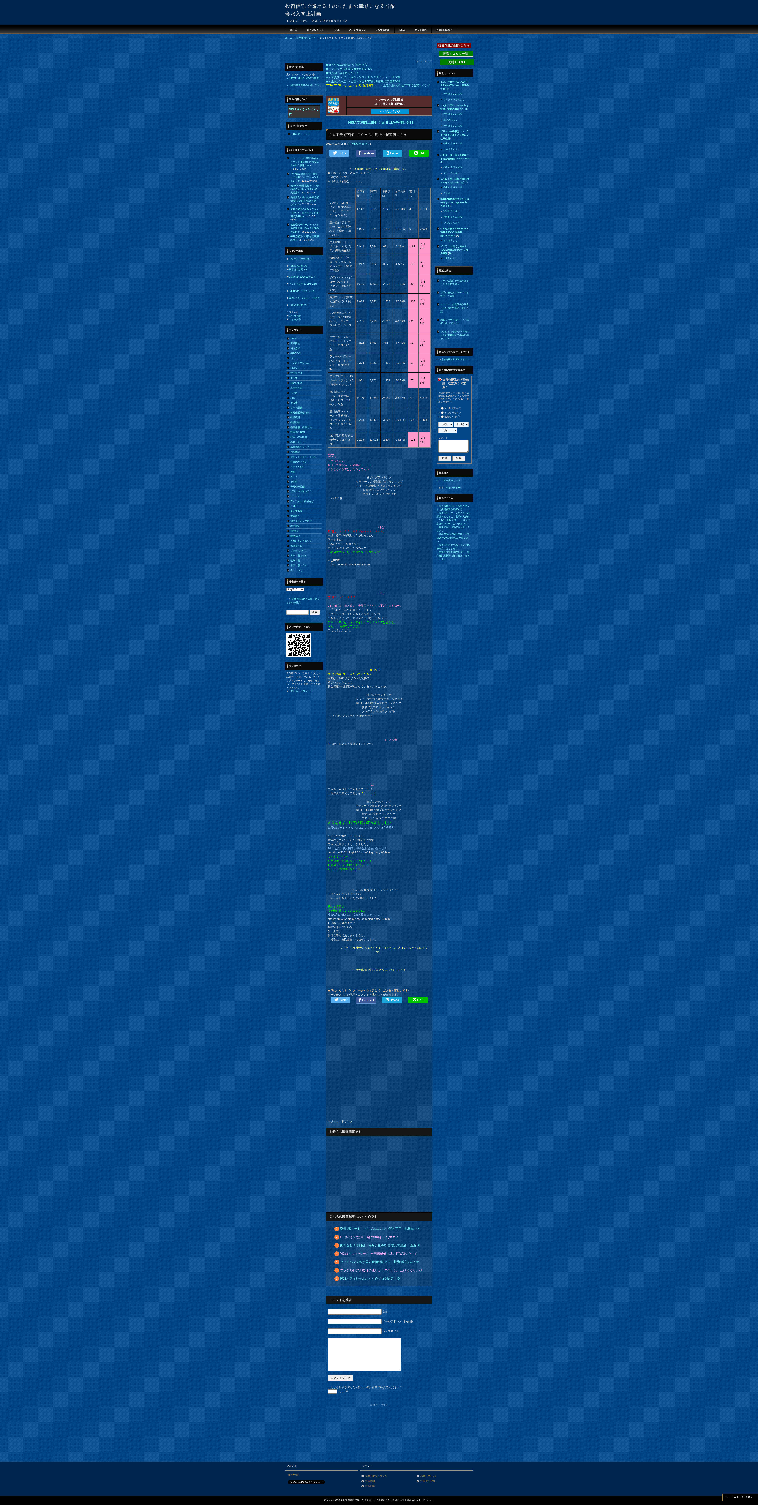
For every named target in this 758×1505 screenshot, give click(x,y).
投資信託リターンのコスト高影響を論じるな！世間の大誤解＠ (304, 228)
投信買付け (296, 373)
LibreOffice (296, 383)
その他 (293, 402)
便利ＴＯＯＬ (457, 62)
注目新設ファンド (299, 461)
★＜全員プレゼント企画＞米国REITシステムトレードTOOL (363, 77)
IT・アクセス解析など (302, 501)
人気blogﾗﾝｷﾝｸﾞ (444, 30)
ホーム (293, 30)
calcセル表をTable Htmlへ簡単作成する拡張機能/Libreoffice (454, 232)
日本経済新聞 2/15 (298, 305)
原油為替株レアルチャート (455, 359)
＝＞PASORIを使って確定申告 (302, 78)
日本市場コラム (298, 555)
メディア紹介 (297, 466)
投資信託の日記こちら (454, 45)
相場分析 (295, 348)
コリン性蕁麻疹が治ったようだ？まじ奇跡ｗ (454, 282)
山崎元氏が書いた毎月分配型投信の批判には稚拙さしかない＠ (304, 201)
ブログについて (298, 550)
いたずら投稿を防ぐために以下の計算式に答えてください (364, 1387)
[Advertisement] (357, 51)
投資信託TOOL (298, 432)
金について (296, 570)
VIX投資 (294, 531)
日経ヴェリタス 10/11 (300, 259)
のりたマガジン (357, 30)
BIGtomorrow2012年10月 (302, 276)
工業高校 (295, 343)
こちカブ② (295, 319)
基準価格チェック (359, 143)
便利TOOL (295, 353)
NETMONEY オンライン (302, 291)
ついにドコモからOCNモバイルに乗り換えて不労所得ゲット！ (454, 335)
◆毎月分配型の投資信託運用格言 (346, 64)
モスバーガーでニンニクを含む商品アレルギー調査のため (454, 85)
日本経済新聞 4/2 (298, 269)
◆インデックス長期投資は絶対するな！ (350, 68)
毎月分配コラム (315, 30)
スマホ (293, 392)
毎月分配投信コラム (301, 412)
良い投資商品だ (452, 408)
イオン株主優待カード (448, 480)
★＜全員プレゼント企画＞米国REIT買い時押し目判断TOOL (363, 81)
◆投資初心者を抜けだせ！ (342, 73)
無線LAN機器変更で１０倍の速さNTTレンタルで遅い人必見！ (304, 189)
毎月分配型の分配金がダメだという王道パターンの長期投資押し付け (304, 213)
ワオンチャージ (454, 487)
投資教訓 (295, 417)
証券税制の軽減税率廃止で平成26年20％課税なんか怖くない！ (453, 538)
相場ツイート (297, 368)
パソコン (295, 358)
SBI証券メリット (301, 134)
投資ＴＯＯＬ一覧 (456, 53)
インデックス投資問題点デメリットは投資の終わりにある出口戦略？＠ (304, 162)
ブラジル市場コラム (301, 491)
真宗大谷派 (296, 387)
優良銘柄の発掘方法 (301, 427)
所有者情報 (293, 1474)
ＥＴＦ (293, 476)
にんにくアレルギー (301, 363)
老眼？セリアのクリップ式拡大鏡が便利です (454, 321)
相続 (292, 397)
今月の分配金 (297, 486)
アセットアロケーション (303, 457)
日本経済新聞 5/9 (298, 266)
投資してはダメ (452, 416)
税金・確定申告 (298, 437)
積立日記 (295, 535)
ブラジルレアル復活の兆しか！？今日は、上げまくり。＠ (381, 1270)
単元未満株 (296, 511)
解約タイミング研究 (301, 521)
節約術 (293, 481)
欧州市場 (295, 560)
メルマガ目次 (382, 30)
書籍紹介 (295, 516)
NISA (402, 30)
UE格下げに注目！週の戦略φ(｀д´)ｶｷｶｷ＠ (369, 1237)
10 (450, 253)
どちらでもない (452, 412)
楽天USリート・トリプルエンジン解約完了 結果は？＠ (380, 1228)
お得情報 (295, 452)
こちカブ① (295, 315)
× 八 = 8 (342, 1391)
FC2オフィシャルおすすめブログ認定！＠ (370, 1278)
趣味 (292, 471)
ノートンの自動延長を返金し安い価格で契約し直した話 (454, 308)
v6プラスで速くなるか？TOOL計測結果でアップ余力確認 (454, 250)
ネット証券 (421, 30)
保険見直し (296, 545)
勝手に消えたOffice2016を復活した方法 (454, 294)
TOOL (336, 30)
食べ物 (293, 378)
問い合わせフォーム (301, 691)
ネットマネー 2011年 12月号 (304, 283)
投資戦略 (295, 422)
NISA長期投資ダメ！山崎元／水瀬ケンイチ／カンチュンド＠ (304, 177)
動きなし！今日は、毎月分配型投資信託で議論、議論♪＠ (380, 1245)
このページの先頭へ (741, 1497)
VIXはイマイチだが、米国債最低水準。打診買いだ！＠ (379, 1253)
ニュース (295, 496)
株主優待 (295, 526)
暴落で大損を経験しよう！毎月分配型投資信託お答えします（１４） (453, 556)
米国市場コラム (298, 565)
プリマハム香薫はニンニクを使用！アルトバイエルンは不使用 (454, 135)
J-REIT (294, 506)
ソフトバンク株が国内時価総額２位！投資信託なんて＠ (379, 1262)
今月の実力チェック (301, 540)
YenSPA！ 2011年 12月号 (304, 298)
